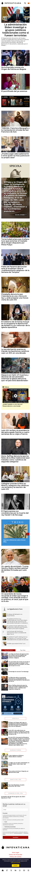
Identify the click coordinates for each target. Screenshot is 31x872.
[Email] (24, 870)
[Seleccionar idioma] (29, 3)
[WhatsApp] (19, 870)
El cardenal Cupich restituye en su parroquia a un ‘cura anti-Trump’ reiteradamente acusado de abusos (17, 638)
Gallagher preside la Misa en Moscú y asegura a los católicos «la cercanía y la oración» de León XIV (15, 486)
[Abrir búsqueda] (25, 3)
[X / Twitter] (11, 870)
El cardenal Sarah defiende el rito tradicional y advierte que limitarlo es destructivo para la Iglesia (17, 627)
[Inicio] (2, 870)
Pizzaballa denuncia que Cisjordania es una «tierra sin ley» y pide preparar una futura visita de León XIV (14, 297)
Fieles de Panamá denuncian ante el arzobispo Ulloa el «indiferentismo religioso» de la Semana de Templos (15, 269)
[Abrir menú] (28, 870)
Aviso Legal (15, 852)
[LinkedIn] (15, 870)
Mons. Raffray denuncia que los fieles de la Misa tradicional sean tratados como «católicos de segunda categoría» (15, 459)
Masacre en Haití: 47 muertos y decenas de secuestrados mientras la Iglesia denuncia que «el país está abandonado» (14, 378)
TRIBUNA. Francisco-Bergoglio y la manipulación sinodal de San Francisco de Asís (15, 130)
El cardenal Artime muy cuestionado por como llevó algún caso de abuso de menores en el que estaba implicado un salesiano (17, 621)
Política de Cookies (15, 856)
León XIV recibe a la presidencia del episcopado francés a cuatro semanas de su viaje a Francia (15, 432)
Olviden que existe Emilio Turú (16, 643)
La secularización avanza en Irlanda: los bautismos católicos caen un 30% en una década (15, 351)
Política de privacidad (18, 832)
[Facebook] (7, 870)
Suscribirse (15, 837)
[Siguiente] (28, 398)
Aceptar (15, 865)
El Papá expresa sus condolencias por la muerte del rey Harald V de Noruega (15, 513)
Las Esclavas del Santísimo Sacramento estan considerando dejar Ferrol (16, 633)
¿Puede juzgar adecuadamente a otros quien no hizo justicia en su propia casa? (15, 155)
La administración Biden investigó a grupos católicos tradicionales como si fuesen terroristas (15, 30)
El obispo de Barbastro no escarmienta (14, 615)
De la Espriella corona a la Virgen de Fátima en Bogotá (13, 68)
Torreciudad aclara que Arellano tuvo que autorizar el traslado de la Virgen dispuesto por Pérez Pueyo (15, 242)
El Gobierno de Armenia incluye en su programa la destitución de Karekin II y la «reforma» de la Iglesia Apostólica (15, 324)
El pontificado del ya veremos (14, 91)
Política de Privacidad (15, 854)
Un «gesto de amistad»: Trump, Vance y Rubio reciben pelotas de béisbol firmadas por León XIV (15, 569)
